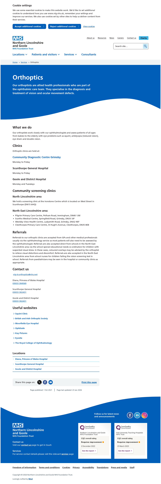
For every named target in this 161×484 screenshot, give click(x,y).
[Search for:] (128, 46)
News (112, 38)
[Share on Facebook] (45, 382)
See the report (88, 451)
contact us (26, 445)
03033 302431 (19, 292)
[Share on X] (39, 382)
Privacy (76, 467)
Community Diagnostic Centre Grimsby (37, 157)
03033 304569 (19, 283)
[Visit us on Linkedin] (137, 415)
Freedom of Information (24, 467)
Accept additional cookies (28, 26)
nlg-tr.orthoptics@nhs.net (25, 274)
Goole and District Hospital (28, 369)
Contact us (131, 38)
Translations (102, 467)
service (64, 454)
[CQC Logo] (87, 429)
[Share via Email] (50, 382)
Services (69, 54)
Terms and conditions (49, 467)
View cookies (89, 26)
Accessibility (88, 467)
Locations (18, 54)
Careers (120, 38)
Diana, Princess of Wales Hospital (31, 359)
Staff (132, 467)
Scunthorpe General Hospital (29, 364)
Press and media (119, 467)
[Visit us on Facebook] (130, 415)
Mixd (30, 479)
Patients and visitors (44, 54)
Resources (102, 38)
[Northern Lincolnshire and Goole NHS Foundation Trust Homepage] (28, 42)
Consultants (88, 54)
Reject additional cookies (63, 26)
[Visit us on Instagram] (144, 415)
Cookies (66, 467)
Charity (144, 38)
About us (91, 38)
